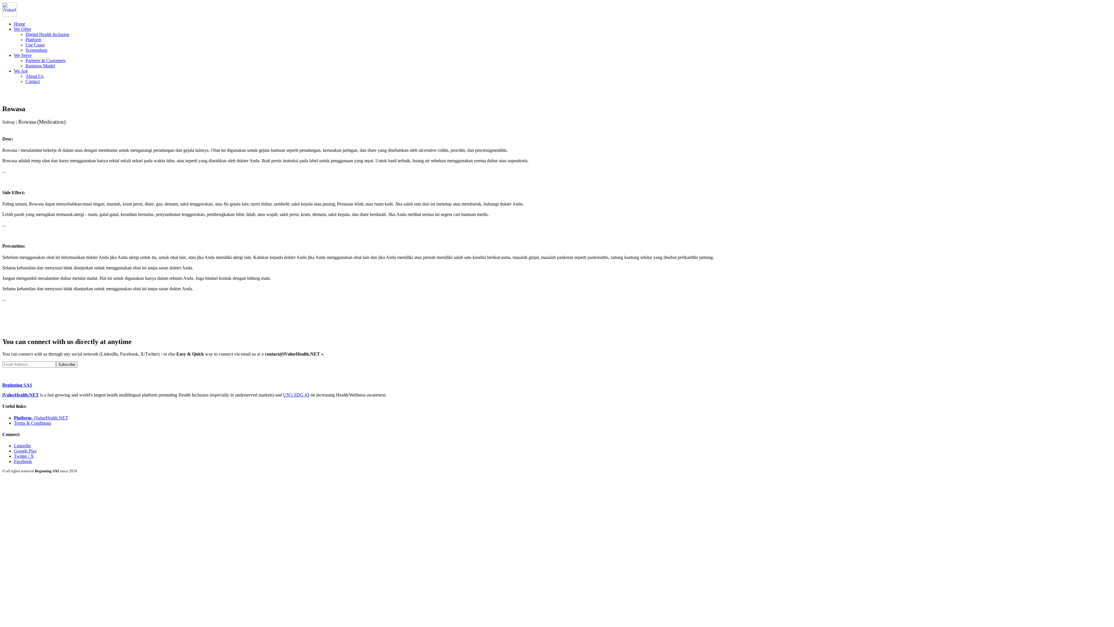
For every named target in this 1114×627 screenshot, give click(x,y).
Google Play (25, 450)
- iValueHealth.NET (41, 417)
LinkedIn (22, 445)
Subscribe (66, 364)
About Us (35, 76)
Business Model (40, 65)
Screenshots (36, 50)
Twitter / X (24, 456)
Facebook (23, 461)
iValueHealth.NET (20, 394)
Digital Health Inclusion (47, 34)
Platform (33, 39)
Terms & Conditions (32, 423)
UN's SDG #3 (296, 394)
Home (19, 23)
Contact (33, 81)
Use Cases (35, 44)
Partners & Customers (46, 60)
